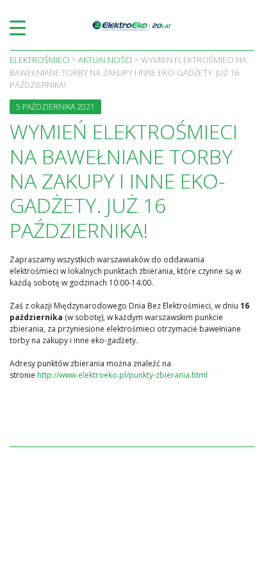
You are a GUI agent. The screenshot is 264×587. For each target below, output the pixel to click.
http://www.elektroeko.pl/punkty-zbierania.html (122, 375)
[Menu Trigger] (17, 27)
